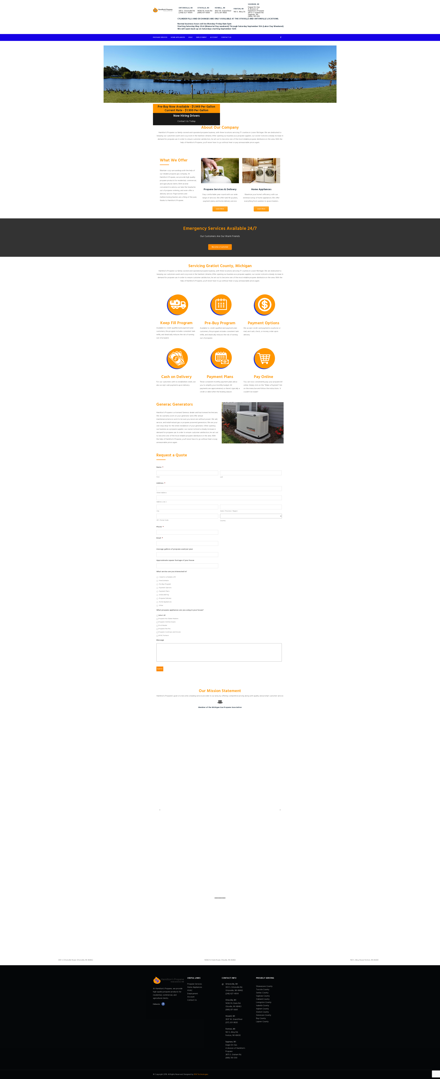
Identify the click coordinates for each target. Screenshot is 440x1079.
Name (159, 467)
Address (160, 483)
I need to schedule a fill (167, 577)
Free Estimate (164, 580)
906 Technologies (201, 1074)
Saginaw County (263, 996)
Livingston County (263, 1002)
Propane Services (160, 37)
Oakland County (262, 999)
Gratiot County (262, 1012)
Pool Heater (162, 625)
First (158, 477)
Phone (160, 527)
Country (223, 521)
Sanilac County (262, 992)
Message (160, 640)
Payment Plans (164, 591)
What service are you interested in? (171, 571)
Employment (201, 37)
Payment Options (165, 588)
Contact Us (226, 37)
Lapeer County (262, 1021)
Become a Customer (220, 247)
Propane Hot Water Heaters (168, 618)
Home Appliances (178, 37)
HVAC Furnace (163, 635)
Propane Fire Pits (164, 629)
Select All (161, 615)
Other (161, 605)
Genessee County (263, 1015)
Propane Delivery (165, 598)
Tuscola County (262, 989)
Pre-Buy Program (165, 584)
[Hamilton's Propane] (163, 10)
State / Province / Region (229, 511)
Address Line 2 (161, 502)
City (158, 511)
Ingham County (262, 1008)
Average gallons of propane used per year (174, 549)
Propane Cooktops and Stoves (169, 632)
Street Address (162, 493)
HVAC (190, 37)
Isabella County (262, 1005)
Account (214, 37)
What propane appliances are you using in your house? (180, 610)
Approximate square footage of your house (175, 560)
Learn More (220, 209)
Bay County (261, 1018)
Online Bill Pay (164, 595)
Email (159, 538)
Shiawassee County (264, 986)
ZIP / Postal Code (162, 520)
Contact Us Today (186, 121)
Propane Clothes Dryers (167, 622)
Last (221, 477)
